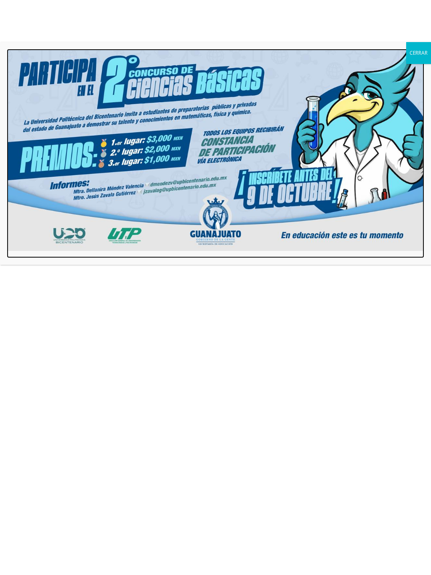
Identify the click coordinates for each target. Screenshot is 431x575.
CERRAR (419, 52)
